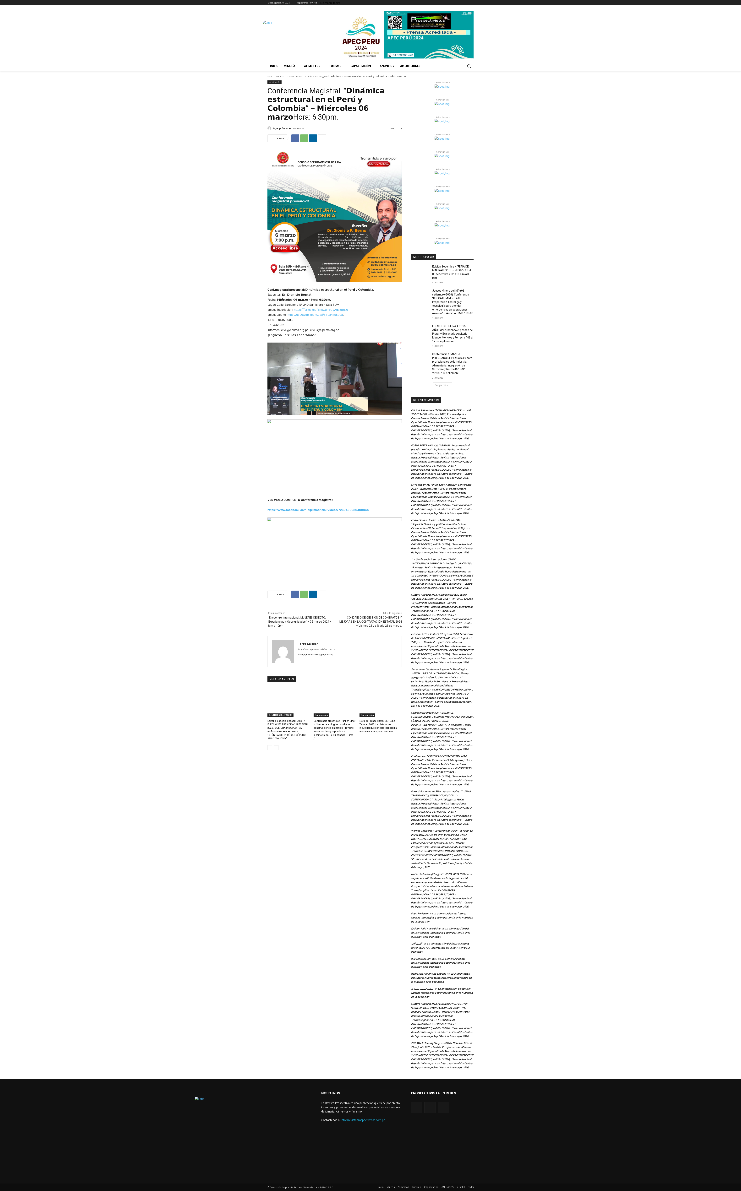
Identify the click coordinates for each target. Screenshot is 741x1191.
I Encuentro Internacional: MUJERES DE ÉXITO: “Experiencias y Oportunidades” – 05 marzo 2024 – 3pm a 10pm (299, 621)
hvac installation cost (423, 958)
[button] (469, 66)
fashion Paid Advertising (425, 928)
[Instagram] (471, 3)
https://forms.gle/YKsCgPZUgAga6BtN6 (321, 309)
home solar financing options (428, 973)
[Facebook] (466, 3)
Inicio (270, 76)
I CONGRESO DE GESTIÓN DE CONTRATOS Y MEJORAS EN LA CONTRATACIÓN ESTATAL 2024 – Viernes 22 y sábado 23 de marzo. (370, 621)
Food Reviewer (420, 913)
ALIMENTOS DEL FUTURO (280, 715)
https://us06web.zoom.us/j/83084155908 (315, 315)
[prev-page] (269, 747)
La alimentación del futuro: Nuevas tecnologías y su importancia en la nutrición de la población (442, 917)
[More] (322, 138)
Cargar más (441, 385)
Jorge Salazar (283, 128)
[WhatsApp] (304, 138)
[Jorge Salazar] (269, 128)
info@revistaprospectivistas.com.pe (363, 1120)
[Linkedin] (313, 138)
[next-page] (276, 747)
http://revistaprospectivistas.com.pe (316, 649)
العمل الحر (416, 943)
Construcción (295, 76)
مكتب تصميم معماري (422, 988)
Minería (280, 76)
